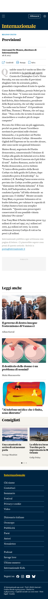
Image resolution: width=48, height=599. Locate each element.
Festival (8, 499)
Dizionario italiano (14, 517)
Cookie (12, 594)
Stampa (22, 63)
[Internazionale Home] (15, 475)
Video (7, 509)
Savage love (10, 557)
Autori (7, 539)
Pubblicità (9, 528)
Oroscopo (9, 523)
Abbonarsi (34, 16)
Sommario (9, 493)
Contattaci (9, 488)
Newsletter (10, 544)
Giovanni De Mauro (12, 50)
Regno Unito (9, 35)
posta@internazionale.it (13, 249)
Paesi (7, 533)
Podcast (8, 552)
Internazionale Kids (14, 568)
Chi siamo (9, 483)
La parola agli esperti (32, 73)
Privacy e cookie (12, 504)
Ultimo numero (12, 563)
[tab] (21, 463)
